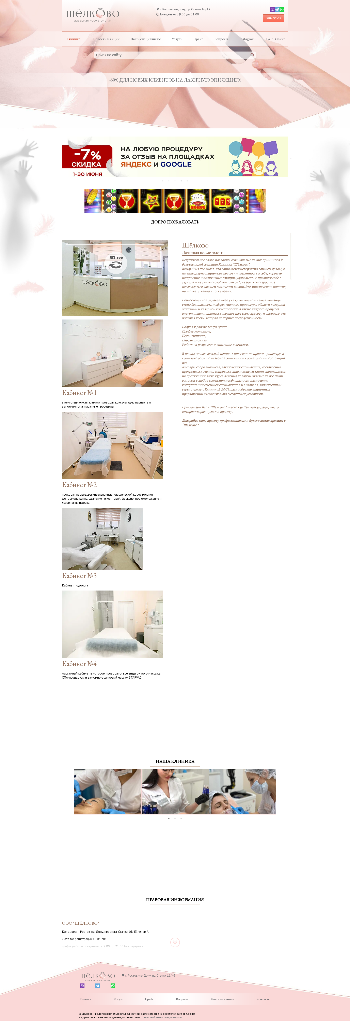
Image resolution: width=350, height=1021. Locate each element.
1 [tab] (163, 181)
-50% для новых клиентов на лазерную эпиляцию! (175, 80)
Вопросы (221, 39)
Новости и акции (106, 39)
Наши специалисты (146, 39)
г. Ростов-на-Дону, (185, 9)
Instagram (247, 39)
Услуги (177, 39)
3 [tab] (175, 181)
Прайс (198, 39)
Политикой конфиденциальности (162, 1017)
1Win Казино (275, 39)
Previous (71, 792)
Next (279, 792)
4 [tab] (181, 181)
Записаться (273, 18)
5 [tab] (187, 181)
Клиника (73, 39)
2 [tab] (169, 181)
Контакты (263, 999)
